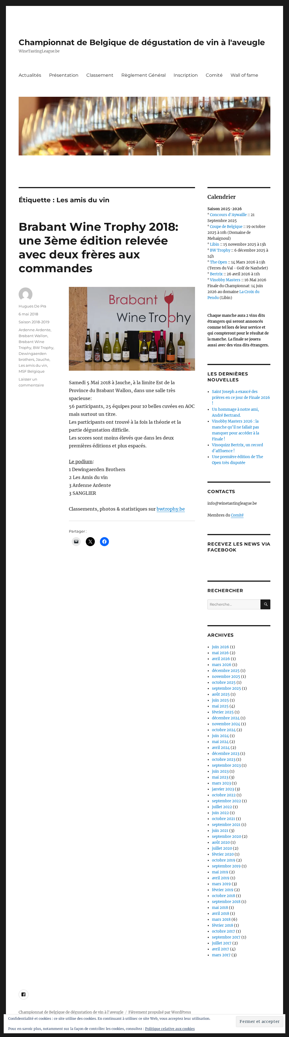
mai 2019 (220, 872)
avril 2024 (221, 747)
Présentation (63, 75)
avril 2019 (220, 878)
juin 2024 (220, 735)
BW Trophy (43, 347)
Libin (214, 244)
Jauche (42, 359)
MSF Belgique (32, 371)
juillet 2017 (221, 943)
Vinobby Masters (225, 280)
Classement (99, 75)
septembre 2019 (226, 866)
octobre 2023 (223, 759)
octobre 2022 (224, 795)
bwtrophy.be (171, 509)
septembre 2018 (226, 901)
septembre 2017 (226, 937)
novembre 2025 (226, 676)
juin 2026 (220, 647)
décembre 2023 (225, 753)
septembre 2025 (226, 688)
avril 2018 (220, 913)
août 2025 (221, 694)
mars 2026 (221, 664)
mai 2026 (220, 653)
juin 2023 (220, 771)
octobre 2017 (223, 931)
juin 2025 (220, 700)
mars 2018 (221, 919)
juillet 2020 (222, 848)
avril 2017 (220, 949)
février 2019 (222, 889)
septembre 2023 (226, 765)
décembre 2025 (226, 670)
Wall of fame (244, 75)
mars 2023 (221, 783)
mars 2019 (221, 884)
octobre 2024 (224, 730)
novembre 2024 (226, 724)
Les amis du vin (33, 365)
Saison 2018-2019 (34, 322)
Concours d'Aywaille (228, 214)
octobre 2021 (223, 818)
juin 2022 (220, 812)
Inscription (186, 75)
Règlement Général (143, 75)
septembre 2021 (226, 824)
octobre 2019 (223, 860)
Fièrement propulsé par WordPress (159, 1012)
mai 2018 (220, 907)
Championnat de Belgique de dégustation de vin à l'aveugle (142, 42)
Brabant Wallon (33, 335)
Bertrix (216, 274)
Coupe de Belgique (226, 226)
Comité (214, 75)
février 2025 (223, 712)
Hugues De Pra (32, 306)
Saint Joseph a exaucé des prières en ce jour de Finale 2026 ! (241, 397)
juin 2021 (220, 830)
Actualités (30, 75)
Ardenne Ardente (35, 330)
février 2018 (222, 925)
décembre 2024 (226, 718)
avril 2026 (221, 658)
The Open (218, 262)
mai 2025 (220, 706)
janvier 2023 (223, 789)
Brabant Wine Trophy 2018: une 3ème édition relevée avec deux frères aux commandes (98, 247)
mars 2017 (221, 955)
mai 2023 (220, 777)
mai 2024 (220, 741)
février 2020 (223, 854)
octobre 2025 (224, 682)
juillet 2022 (222, 807)
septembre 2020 (226, 836)
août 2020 (221, 842)
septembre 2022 (226, 801)
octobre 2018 (223, 895)
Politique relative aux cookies (170, 1029)
